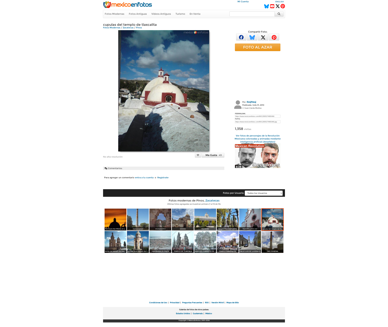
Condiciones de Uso (158, 302)
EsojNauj (251, 102)
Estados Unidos (183, 313)
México (208, 313)
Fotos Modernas (114, 13)
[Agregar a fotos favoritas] (198, 155)
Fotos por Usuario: (233, 192)
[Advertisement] (257, 75)
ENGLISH (279, 1)
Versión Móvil (217, 302)
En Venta (195, 13)
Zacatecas (128, 27)
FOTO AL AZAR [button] (257, 47)
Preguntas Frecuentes (192, 302)
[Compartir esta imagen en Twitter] (263, 36)
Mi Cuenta (243, 1)
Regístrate (163, 177)
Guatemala (198, 313)
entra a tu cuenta (144, 177)
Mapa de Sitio (232, 302)
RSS (207, 302)
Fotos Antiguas (138, 13)
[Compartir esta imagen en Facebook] (241, 36)
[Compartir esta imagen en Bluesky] (252, 36)
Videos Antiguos (161, 13)
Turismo (180, 13)
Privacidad (174, 302)
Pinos (139, 27)
